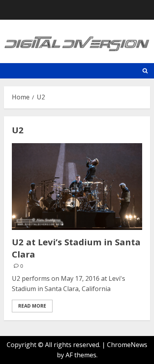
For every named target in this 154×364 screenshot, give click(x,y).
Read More (32, 305)
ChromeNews (127, 344)
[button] (145, 70)
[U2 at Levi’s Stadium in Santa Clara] (77, 186)
